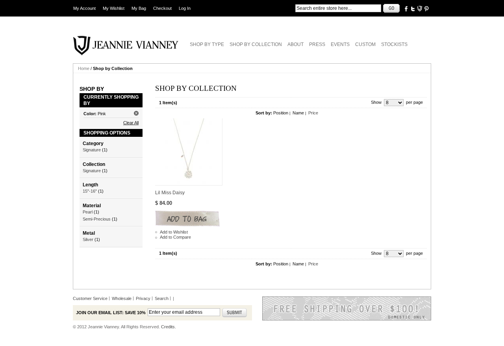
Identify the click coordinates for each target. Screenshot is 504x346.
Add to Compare (175, 237)
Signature (92, 149)
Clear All (131, 122)
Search (162, 298)
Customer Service (90, 298)
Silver (88, 239)
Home (83, 68)
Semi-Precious (97, 219)
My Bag (139, 8)
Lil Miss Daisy (170, 192)
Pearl (88, 212)
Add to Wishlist (174, 232)
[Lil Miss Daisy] (188, 152)
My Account (84, 8)
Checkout (162, 8)
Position (280, 112)
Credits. (168, 326)
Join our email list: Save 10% (111, 312)
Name (298, 112)
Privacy (143, 298)
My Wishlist (113, 8)
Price (313, 112)
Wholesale (122, 298)
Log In (185, 8)
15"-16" (90, 191)
